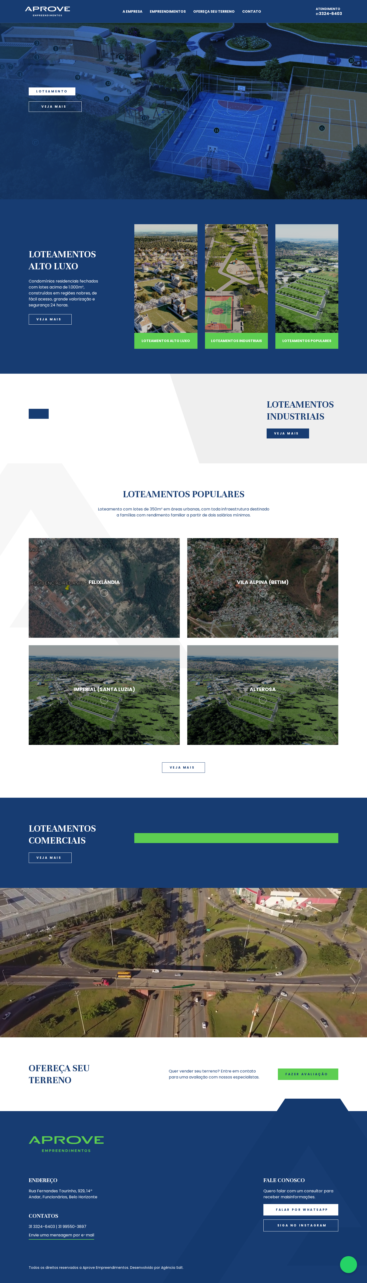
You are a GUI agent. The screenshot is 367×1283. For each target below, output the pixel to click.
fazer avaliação (306, 1074)
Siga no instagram (302, 1225)
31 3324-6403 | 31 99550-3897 (57, 1226)
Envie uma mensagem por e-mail (61, 1235)
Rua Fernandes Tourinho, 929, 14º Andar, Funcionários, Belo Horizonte (63, 1194)
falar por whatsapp (302, 1210)
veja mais (53, 106)
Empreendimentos (168, 11)
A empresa (132, 11)
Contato (251, 11)
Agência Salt (172, 1267)
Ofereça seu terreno (214, 11)
